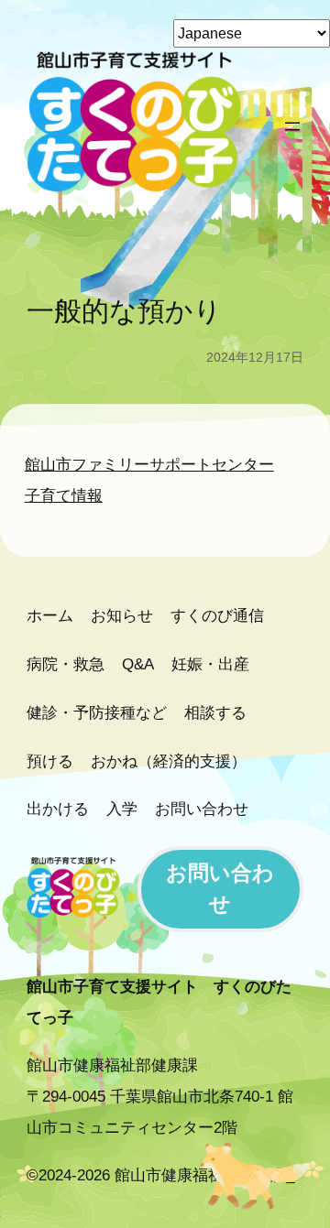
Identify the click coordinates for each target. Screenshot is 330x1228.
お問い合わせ (220, 889)
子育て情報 (64, 496)
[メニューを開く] (292, 126)
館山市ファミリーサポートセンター (149, 464)
